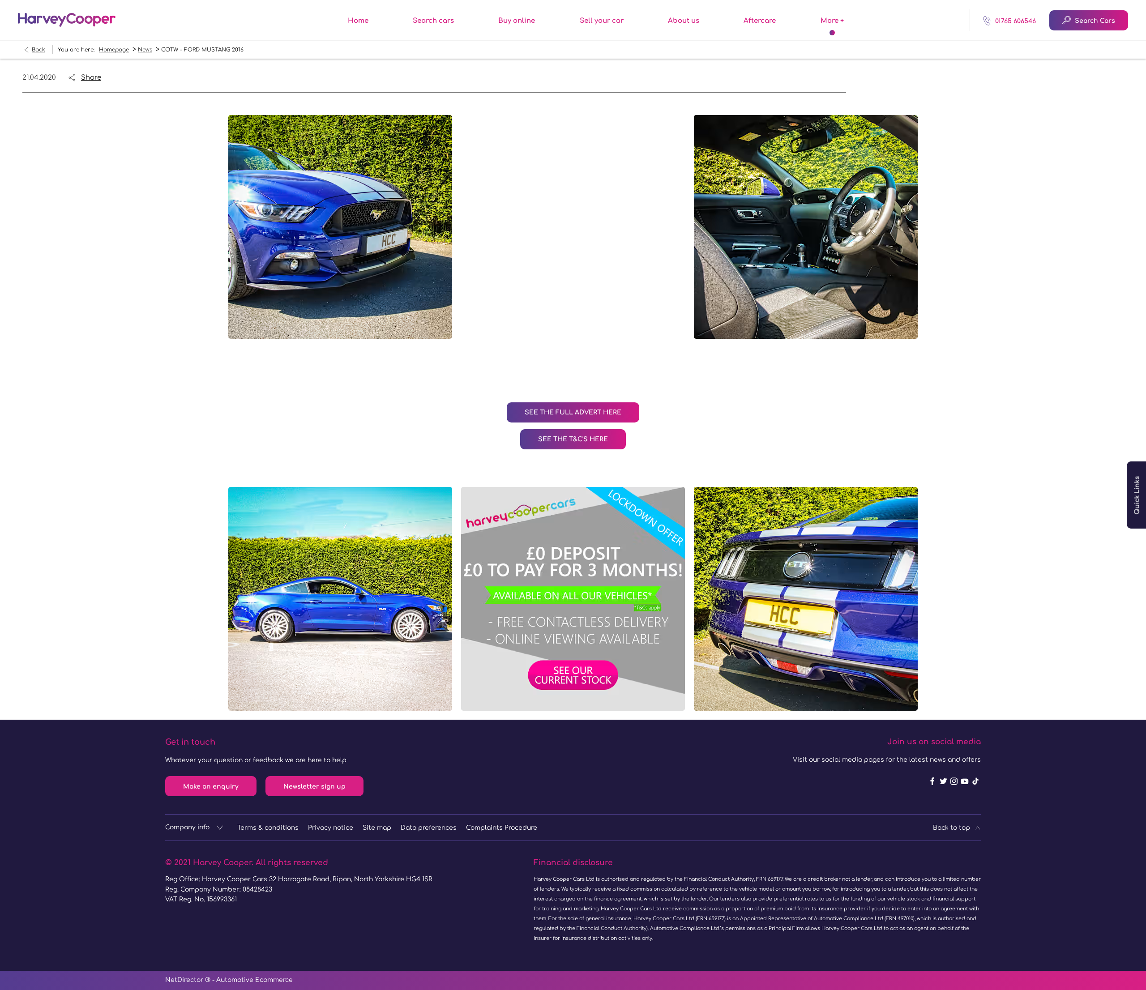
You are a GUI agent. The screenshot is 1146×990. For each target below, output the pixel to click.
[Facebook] (932, 781)
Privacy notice (330, 827)
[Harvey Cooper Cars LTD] (66, 20)
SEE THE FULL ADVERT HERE (573, 412)
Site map (377, 827)
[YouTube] (964, 781)
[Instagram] (954, 781)
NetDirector (185, 980)
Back (38, 50)
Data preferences (429, 827)
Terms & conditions (268, 827)
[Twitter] (943, 781)
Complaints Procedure (501, 827)
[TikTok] (975, 781)
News (145, 50)
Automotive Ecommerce (254, 980)
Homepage (114, 50)
